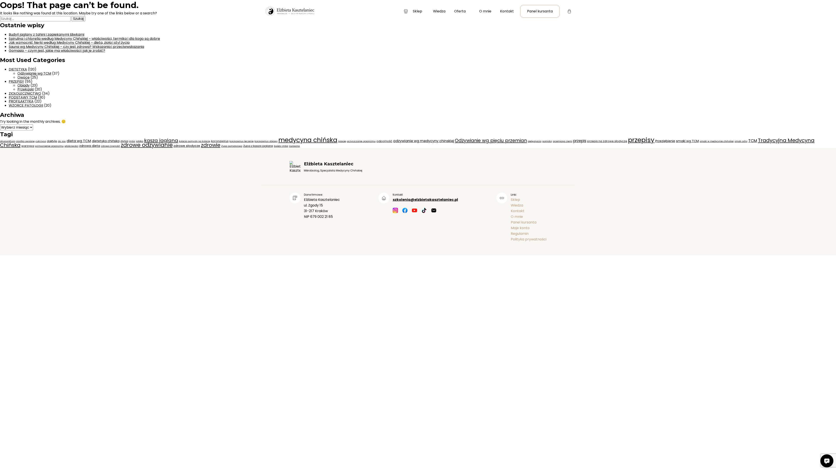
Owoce (23, 77)
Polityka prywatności (528, 239)
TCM (752, 140)
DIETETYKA (18, 69)
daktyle (52, 141)
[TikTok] (424, 211)
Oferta (460, 11)
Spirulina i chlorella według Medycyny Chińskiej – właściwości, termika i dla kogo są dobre (84, 38)
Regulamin (520, 233)
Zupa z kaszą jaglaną (258, 146)
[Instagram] (395, 211)
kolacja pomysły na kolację (194, 141)
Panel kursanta (540, 11)
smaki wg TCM (687, 141)
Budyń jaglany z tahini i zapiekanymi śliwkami (46, 34)
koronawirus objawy (266, 141)
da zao (62, 141)
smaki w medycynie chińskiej (717, 141)
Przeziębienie (665, 141)
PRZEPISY (16, 81)
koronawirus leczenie (241, 141)
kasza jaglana (161, 140)
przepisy (641, 139)
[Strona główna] (289, 11)
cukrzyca (40, 141)
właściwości (71, 146)
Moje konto (520, 227)
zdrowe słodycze (187, 146)
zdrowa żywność (110, 146)
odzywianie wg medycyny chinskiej (423, 140)
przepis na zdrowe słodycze (607, 141)
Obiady (23, 85)
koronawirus (220, 141)
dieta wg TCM (79, 140)
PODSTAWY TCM (23, 97)
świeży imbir (281, 146)
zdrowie (210, 145)
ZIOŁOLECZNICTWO (25, 93)
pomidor (547, 141)
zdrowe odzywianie (147, 145)
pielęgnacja (534, 141)
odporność (384, 141)
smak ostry (741, 141)
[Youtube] (414, 211)
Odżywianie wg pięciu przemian (491, 140)
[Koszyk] (569, 11)
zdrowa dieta (89, 146)
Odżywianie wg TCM (34, 73)
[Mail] (433, 211)
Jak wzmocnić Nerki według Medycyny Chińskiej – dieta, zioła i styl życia (69, 42)
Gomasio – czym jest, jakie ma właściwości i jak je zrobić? (57, 50)
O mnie (485, 11)
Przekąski (25, 89)
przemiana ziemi (562, 141)
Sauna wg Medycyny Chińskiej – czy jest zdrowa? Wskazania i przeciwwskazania (76, 46)
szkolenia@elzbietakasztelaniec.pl (425, 199)
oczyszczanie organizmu (361, 141)
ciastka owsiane (25, 141)
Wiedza (439, 11)
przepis (579, 140)
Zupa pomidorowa (231, 146)
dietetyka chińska (106, 141)
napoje (342, 141)
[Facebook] (405, 211)
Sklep (417, 11)
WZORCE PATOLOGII (26, 105)
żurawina (294, 146)
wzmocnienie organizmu (49, 146)
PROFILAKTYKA (21, 101)
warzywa (27, 146)
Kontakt (507, 11)
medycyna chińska (307, 140)
